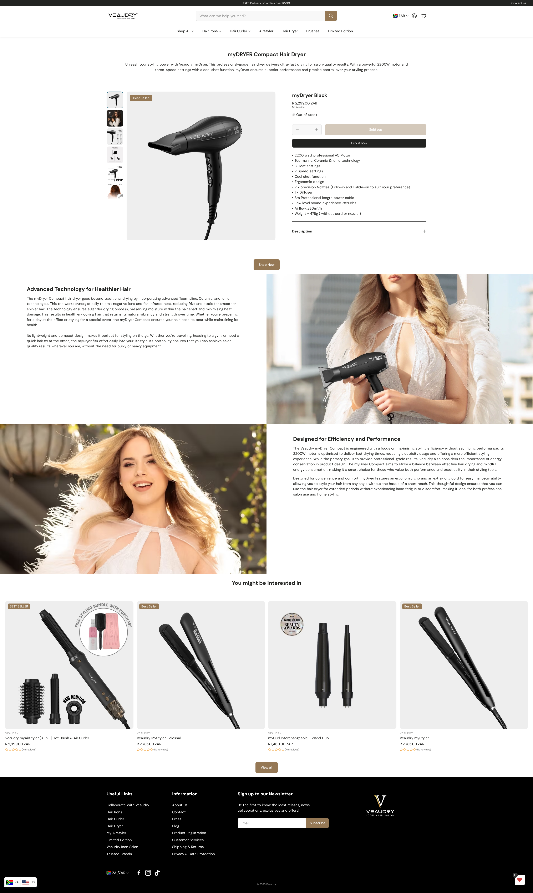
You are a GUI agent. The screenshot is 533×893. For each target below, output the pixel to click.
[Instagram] (148, 873)
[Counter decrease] (297, 129)
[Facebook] (139, 873)
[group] (201, 166)
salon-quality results (331, 64)
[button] (266, 16)
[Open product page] (332, 665)
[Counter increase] (316, 129)
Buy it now (359, 143)
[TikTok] (157, 873)
